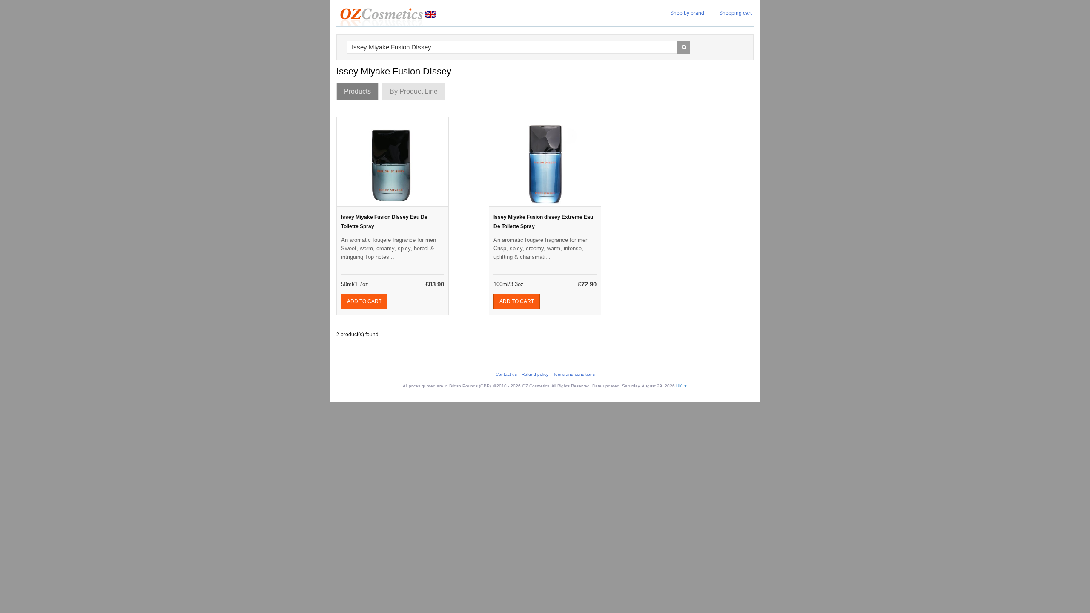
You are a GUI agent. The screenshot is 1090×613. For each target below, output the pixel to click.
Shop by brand (687, 13)
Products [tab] (357, 91)
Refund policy (535, 374)
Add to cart (364, 301)
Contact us (506, 374)
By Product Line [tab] (414, 91)
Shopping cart (735, 13)
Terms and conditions (574, 374)
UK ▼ (682, 386)
